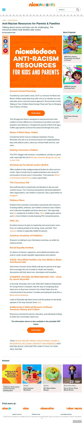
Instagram (14, 195)
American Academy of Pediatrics (26, 235)
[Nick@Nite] (47, 409)
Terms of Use (36, 414)
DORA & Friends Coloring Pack (70, 87)
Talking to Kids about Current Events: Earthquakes (11, 388)
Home (4, 20)
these (42, 213)
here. (39, 302)
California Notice (66, 414)
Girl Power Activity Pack (71, 117)
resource (13, 231)
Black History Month (26, 341)
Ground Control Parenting (23, 91)
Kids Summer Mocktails (28, 389)
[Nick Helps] (74, 409)
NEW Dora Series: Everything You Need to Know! (72, 58)
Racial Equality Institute (21, 247)
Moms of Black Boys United (24, 132)
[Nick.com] (26, 409)
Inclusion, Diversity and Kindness (39, 344)
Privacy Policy (17, 414)
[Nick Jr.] (6, 409)
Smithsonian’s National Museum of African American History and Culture (31, 308)
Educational (13, 20)
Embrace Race (17, 200)
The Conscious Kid (19, 182)
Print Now (36, 113)
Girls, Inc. (14, 220)
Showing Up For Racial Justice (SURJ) (29, 165)
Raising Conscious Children (24, 150)
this (15, 213)
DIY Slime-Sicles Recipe (50, 389)
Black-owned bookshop (19, 295)
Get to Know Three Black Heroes (71, 389)
